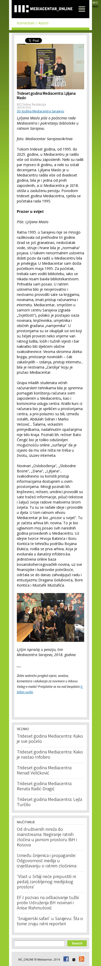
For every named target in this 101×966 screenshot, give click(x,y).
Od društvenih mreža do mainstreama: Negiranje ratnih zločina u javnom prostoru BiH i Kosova (47, 837)
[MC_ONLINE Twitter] (73, 959)
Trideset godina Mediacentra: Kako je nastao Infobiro (50, 755)
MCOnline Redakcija (31, 104)
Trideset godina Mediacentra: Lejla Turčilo (49, 802)
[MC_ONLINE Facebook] (65, 959)
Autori (43, 23)
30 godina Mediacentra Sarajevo (40, 111)
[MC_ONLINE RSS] (81, 959)
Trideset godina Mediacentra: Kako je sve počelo (50, 739)
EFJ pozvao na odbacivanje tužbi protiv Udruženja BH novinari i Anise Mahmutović (48, 903)
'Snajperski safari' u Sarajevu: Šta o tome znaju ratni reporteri (50, 922)
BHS (95, 2)
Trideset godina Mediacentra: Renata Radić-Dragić (44, 787)
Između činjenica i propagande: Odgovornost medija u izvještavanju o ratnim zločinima (46, 861)
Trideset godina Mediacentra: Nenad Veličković (44, 771)
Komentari (25, 23)
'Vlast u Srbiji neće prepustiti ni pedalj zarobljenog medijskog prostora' (46, 882)
